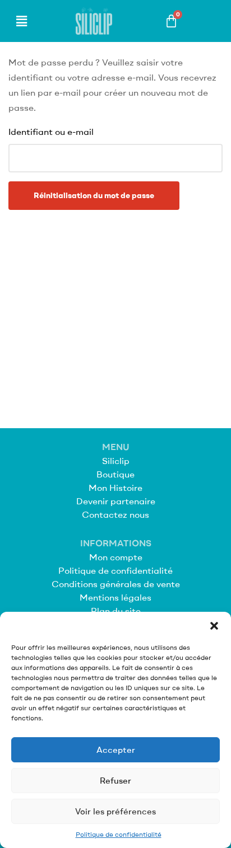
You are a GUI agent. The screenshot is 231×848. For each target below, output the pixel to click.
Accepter (115, 749)
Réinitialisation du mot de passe (94, 195)
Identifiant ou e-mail (51, 131)
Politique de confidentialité (118, 834)
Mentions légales (115, 597)
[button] (214, 625)
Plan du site (116, 610)
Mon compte (115, 557)
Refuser (115, 780)
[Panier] (171, 21)
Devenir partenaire (115, 501)
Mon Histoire (115, 487)
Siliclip (116, 460)
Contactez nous (115, 514)
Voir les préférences (115, 811)
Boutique (115, 474)
